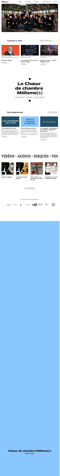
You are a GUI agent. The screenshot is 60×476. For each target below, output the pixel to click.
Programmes (28, 1)
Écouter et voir (47, 1)
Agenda (20, 1)
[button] (57, 40)
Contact (56, 1)
